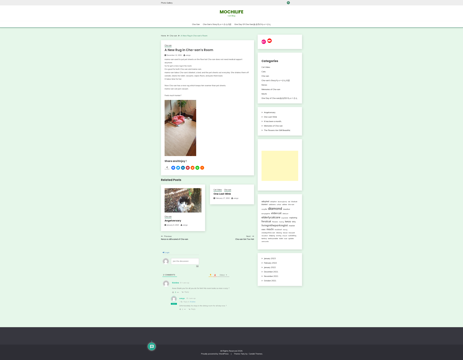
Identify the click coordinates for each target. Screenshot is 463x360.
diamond (275, 208)
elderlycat (285, 213)
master (292, 225)
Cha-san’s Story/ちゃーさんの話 (296, 2)
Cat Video (218, 190)
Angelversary (173, 220)
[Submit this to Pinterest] (188, 168)
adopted (265, 201)
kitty (294, 221)
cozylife (264, 209)
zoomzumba (265, 241)
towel (285, 238)
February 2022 (270, 263)
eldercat (276, 213)
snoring (278, 236)
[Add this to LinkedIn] (183, 168)
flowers (275, 222)
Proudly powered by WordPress (215, 354)
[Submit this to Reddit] (192, 168)
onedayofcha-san (268, 233)
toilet (281, 238)
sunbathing (292, 236)
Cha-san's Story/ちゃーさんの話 (276, 80)
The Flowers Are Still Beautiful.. (277, 130)
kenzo (288, 221)
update (291, 238)
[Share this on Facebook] (173, 168)
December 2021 (271, 271)
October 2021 (270, 280)
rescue (285, 233)
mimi (263, 229)
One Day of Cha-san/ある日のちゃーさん (300, 2)
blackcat (294, 202)
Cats (264, 71)
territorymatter (273, 238)
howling (281, 222)
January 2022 (270, 267)
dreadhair (286, 209)
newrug (285, 230)
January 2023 (270, 258)
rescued (292, 233)
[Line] (197, 168)
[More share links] (202, 168)
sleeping (272, 236)
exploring (293, 217)
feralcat (266, 221)
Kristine (192, 302)
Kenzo (264, 85)
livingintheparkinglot (275, 225)
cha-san (291, 204)
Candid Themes (255, 354)
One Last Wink (222, 194)
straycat (284, 236)
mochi (270, 229)
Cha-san (292, 2)
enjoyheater (284, 218)
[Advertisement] (280, 166)
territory (264, 238)
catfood (279, 204)
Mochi (264, 94)
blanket (265, 204)
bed (289, 202)
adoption (273, 202)
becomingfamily (282, 202)
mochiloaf (278, 230)
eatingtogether (266, 213)
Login (167, 252)
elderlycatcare (271, 217)
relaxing (279, 233)
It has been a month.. (273, 121)
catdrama (272, 204)
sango (188, 55)
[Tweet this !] (178, 168)
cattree (284, 204)
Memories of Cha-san (271, 89)
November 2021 (271, 276)
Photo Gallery (167, 3)
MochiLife (231, 12)
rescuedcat (265, 236)
